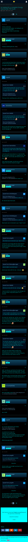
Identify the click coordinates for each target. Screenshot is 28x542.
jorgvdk (3, 10)
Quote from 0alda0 (8, 85)
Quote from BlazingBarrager (10, 264)
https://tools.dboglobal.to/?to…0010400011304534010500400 (8, 69)
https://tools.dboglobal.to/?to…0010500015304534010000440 (13, 393)
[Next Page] (17, 14)
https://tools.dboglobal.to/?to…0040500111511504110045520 (8, 428)
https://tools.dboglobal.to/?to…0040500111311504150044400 (8, 178)
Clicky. (16, 46)
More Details (3, 540)
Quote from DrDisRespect (10, 193)
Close (8, 540)
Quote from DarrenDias (9, 145)
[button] (2, 2)
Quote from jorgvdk (8, 238)
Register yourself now (19, 512)
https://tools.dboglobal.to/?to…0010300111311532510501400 (8, 409)
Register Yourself (14, 516)
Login (14, 519)
